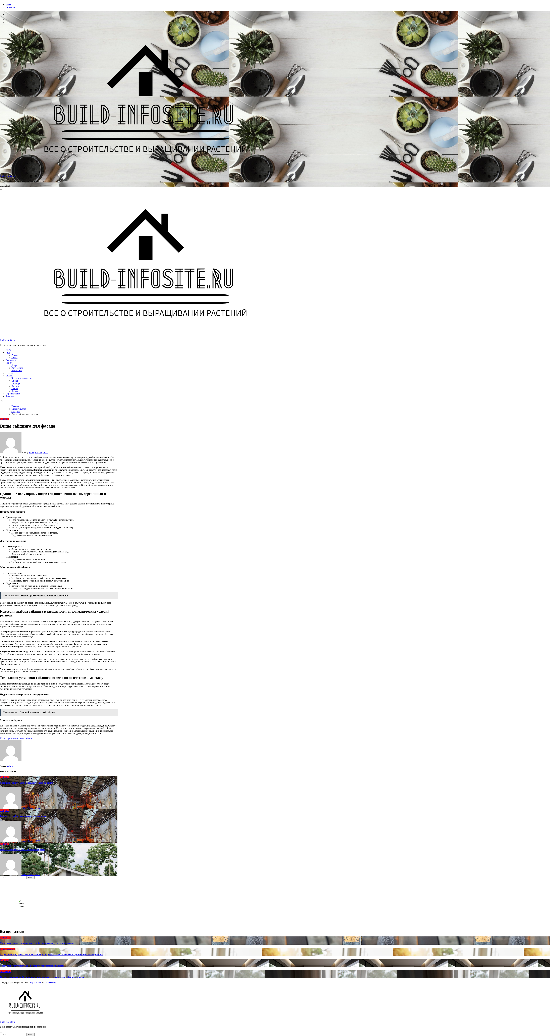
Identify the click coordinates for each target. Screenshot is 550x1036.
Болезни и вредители (21, 378)
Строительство (13, 393)
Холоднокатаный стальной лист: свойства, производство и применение (37, 943)
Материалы (5, 937)
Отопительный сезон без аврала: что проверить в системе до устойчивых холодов (42, 977)
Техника (10, 396)
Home (8, 4)
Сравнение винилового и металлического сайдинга (26, 783)
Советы (9, 375)
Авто (8, 350)
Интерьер (4, 960)
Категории (11, 7)
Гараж (14, 357)
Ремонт (15, 355)
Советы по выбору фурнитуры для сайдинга (23, 816)
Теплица (15, 383)
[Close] (1, 1032)
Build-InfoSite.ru (7, 176)
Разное (9, 363)
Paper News (35, 982)
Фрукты (15, 386)
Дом (8, 352)
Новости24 (16, 370)
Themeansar (49, 982)
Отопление (5, 971)
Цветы (14, 388)
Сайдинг (4, 419)
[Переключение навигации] (1, 189)
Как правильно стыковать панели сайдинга (22, 849)
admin (31, 452)
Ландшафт (11, 360)
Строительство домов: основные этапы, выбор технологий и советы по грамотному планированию (51, 954)
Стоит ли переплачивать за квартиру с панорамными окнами (32, 966)
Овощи (14, 381)
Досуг (14, 365)
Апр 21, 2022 (34, 808)
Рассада (9, 373)
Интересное (17, 368)
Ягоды (14, 391)
